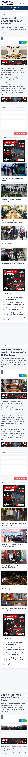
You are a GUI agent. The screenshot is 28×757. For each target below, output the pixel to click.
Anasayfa (4, 14)
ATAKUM (10, 691)
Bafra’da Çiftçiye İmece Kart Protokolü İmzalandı (14, 8)
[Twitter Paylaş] (22, 42)
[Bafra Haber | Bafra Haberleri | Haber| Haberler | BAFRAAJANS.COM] (8, 3)
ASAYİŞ (9, 14)
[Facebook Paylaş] (20, 42)
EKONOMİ (10, 346)
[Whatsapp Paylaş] (25, 42)
